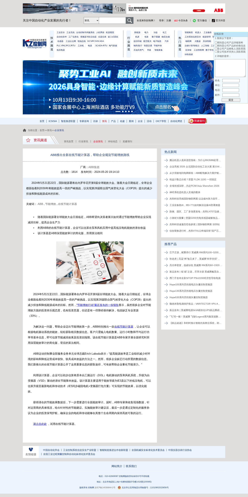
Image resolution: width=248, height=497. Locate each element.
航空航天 (147, 41)
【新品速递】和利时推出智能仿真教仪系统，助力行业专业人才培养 (196, 323)
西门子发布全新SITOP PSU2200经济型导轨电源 (195, 278)
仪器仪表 (102, 37)
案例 (131, 121)
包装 (146, 37)
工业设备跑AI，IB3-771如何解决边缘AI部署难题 (195, 205)
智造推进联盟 (68, 121)
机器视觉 (110, 32)
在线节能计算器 (67, 204)
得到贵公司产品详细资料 (230, 42)
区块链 (188, 50)
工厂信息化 (73, 37)
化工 (165, 32)
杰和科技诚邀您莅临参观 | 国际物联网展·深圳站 (195, 224)
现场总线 (82, 41)
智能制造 (189, 32)
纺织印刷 (138, 41)
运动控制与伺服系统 (85, 32)
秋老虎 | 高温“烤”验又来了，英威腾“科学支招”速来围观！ (196, 258)
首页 (42, 121)
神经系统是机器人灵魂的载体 (185, 192)
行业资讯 (83, 141)
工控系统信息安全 (193, 37)
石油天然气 (139, 50)
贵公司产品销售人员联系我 (231, 48)
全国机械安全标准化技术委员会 (148, 450)
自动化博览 (176, 121)
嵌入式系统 (113, 37)
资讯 (104, 121)
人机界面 (100, 32)
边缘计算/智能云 (192, 45)
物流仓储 (166, 37)
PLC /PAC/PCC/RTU (66, 45)
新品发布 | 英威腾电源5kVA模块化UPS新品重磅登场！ (196, 310)
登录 (161, 20)
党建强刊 (127, 141)
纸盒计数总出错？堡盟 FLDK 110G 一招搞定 (193, 179)
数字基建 (156, 37)
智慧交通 (148, 45)
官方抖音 (220, 20)
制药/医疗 (138, 45)
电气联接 (113, 45)
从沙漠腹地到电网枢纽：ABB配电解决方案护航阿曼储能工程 (196, 173)
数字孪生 (210, 50)
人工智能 (205, 45)
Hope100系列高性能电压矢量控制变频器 (191, 284)
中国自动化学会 (51, 450)
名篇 (122, 121)
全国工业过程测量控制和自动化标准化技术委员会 (69, 454)
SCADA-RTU (101, 45)
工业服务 (208, 32)
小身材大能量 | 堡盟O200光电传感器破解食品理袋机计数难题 (196, 218)
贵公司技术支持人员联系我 (231, 51)
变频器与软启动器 (88, 37)
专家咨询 (84, 121)
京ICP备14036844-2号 (105, 487)
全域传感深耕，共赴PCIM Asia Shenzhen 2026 (194, 185)
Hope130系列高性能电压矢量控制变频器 (191, 291)
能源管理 (207, 37)
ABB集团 (93, 167)
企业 (140, 121)
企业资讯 (98, 141)
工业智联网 (199, 50)
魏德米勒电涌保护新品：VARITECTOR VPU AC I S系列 (196, 303)
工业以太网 (71, 41)
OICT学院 (161, 121)
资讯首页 (68, 141)
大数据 (198, 41)
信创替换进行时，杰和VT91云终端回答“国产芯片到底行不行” (196, 230)
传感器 (60, 41)
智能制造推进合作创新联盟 (114, 450)
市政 (149, 50)
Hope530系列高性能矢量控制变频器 (189, 297)
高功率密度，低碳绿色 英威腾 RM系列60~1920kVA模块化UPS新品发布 (196, 265)
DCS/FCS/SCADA (95, 41)
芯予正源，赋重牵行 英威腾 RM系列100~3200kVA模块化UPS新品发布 (196, 252)
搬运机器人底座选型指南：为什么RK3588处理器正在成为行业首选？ (196, 160)
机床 (137, 37)
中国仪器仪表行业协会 (180, 450)
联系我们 (131, 466)
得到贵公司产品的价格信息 (231, 45)
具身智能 (207, 41)
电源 (90, 45)
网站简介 (117, 466)
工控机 (81, 45)
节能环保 (158, 45)
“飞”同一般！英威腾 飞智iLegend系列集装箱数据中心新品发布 (196, 316)
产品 (113, 121)
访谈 (95, 121)
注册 (168, 20)
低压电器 (61, 50)
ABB (40, 204)
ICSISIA (53, 121)
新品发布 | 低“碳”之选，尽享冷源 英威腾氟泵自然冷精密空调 (196, 271)
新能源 (137, 32)
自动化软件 (62, 37)
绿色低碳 (189, 54)
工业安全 (61, 32)
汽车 (167, 41)
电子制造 (157, 41)
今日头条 (183, 20)
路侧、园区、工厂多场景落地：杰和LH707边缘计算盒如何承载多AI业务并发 (196, 211)
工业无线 (70, 32)
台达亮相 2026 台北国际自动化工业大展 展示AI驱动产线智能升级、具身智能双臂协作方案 (196, 166)
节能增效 (50, 204)
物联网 (188, 41)
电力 (146, 32)
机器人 (198, 32)
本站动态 (112, 141)
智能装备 (159, 50)
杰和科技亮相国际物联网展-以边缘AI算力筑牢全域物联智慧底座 (196, 198)
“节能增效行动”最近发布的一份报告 (97, 305)
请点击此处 (40, 424)
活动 (149, 121)
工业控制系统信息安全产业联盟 (79, 450)
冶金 (156, 32)
